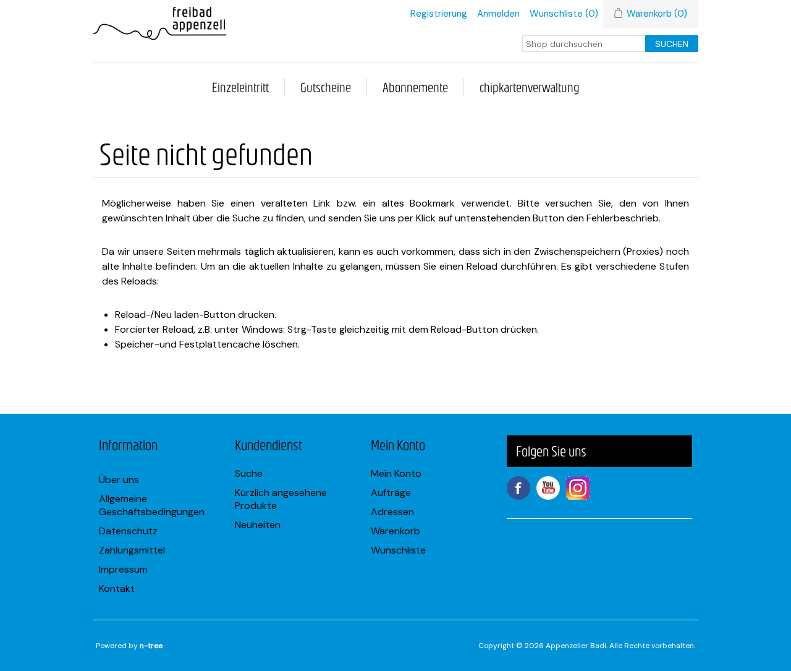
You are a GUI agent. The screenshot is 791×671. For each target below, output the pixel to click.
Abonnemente (415, 87)
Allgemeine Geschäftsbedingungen (152, 505)
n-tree (151, 646)
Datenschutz (128, 530)
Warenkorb (395, 530)
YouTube (548, 488)
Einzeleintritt (240, 87)
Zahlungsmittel (132, 550)
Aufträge (391, 492)
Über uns (119, 479)
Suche (249, 473)
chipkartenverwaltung (530, 87)
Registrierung (438, 13)
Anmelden (498, 13)
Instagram (578, 488)
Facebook (518, 488)
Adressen (392, 511)
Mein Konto (396, 473)
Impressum (123, 569)
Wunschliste (398, 550)
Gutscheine (325, 87)
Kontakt (117, 588)
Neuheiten (258, 524)
